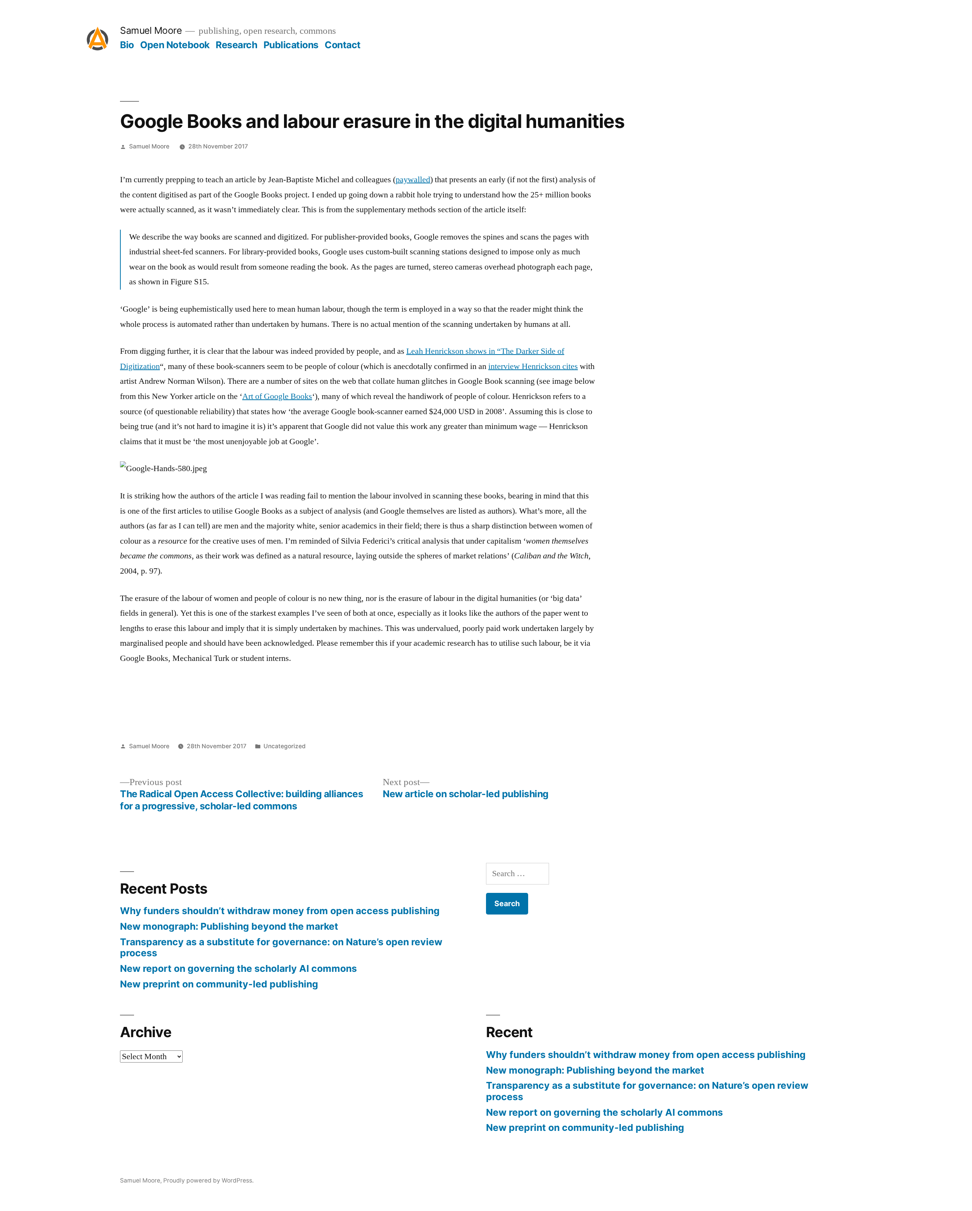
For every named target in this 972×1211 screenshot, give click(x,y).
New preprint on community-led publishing (219, 984)
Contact (343, 44)
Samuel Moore (150, 30)
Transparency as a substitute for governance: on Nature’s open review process (281, 947)
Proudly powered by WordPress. (208, 1180)
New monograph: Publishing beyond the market (229, 926)
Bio (127, 44)
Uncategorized (285, 746)
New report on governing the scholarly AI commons (238, 968)
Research (236, 44)
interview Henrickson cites (533, 366)
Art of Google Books (277, 396)
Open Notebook (175, 44)
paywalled (413, 179)
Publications (291, 44)
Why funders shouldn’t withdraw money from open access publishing (280, 910)
